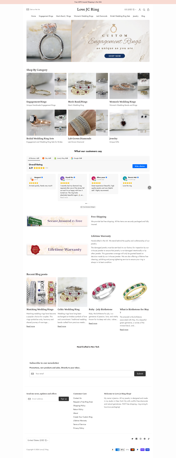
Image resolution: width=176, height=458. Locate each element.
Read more (30, 326)
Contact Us (77, 398)
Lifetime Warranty (80, 420)
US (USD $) (129, 9)
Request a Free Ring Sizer (83, 402)
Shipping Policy (79, 405)
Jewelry (135, 16)
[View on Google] (62, 178)
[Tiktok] (149, 439)
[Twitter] (132, 439)
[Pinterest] (145, 439)
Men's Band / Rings (63, 16)
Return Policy (78, 409)
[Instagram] (141, 439)
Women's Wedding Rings (83, 16)
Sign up (64, 398)
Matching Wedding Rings (39, 309)
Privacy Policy (78, 428)
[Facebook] (136, 439)
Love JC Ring (88, 9)
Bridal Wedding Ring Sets (120, 16)
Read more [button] (64, 197)
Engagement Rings (46, 16)
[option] (88, 41)
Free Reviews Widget (89, 207)
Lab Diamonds (101, 16)
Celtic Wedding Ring (69, 309)
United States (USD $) (37, 440)
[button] (26, 187)
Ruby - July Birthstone (100, 309)
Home (33, 16)
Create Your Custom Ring (82, 417)
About (75, 413)
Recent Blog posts (36, 274)
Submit (140, 373)
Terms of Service (79, 424)
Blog (143, 16)
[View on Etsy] (31, 178)
